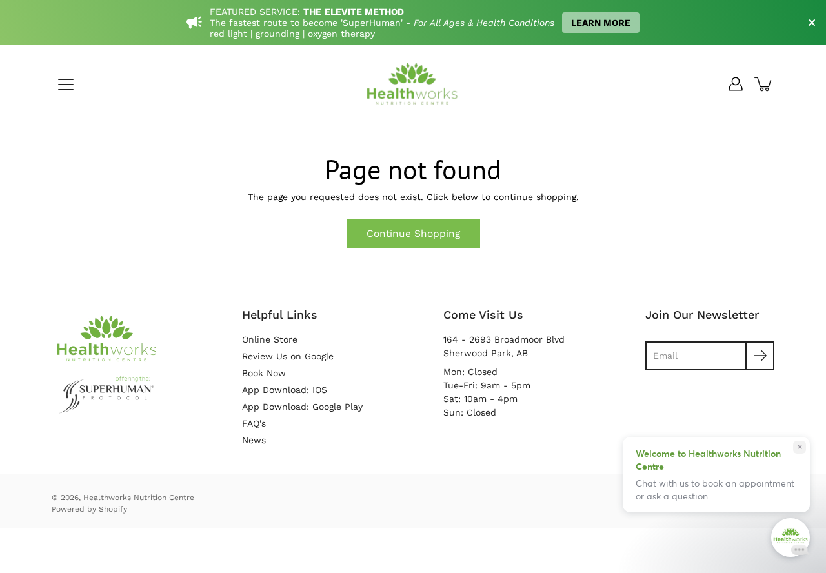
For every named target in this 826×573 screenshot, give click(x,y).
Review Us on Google (288, 356)
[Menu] (66, 84)
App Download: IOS (284, 390)
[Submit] (759, 355)
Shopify (113, 509)
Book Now (264, 373)
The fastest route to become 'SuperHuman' (308, 22)
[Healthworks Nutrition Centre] (413, 84)
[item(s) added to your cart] (764, 84)
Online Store (269, 339)
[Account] (735, 84)
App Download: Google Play (302, 406)
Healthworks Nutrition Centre (138, 497)
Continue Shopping (413, 233)
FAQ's (254, 423)
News (254, 440)
